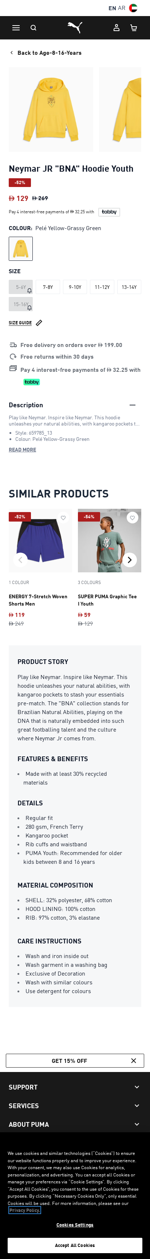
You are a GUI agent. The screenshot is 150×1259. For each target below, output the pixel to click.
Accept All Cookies (75, 1245)
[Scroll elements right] (129, 560)
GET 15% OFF (69, 1060)
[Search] (33, 27)
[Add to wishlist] (63, 517)
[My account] (116, 27)
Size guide (20, 322)
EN (112, 7)
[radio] (21, 249)
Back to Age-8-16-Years (49, 52)
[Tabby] (109, 212)
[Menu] (16, 27)
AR (122, 7)
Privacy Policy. (24, 1210)
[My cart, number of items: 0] (134, 27)
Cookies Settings (75, 1225)
